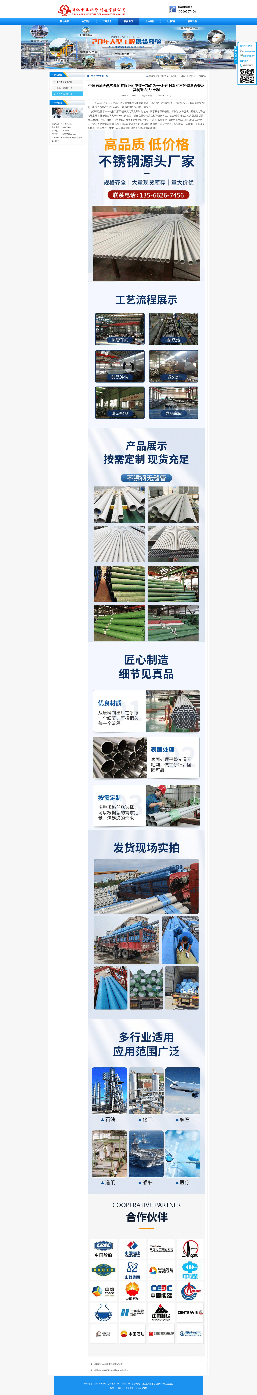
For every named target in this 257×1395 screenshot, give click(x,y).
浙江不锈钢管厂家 (64, 82)
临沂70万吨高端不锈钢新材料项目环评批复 (111, 1370)
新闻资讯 (174, 76)
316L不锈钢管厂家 (65, 88)
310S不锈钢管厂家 (64, 94)
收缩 (236, 55)
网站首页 (164, 76)
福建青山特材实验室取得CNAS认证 (108, 1364)
